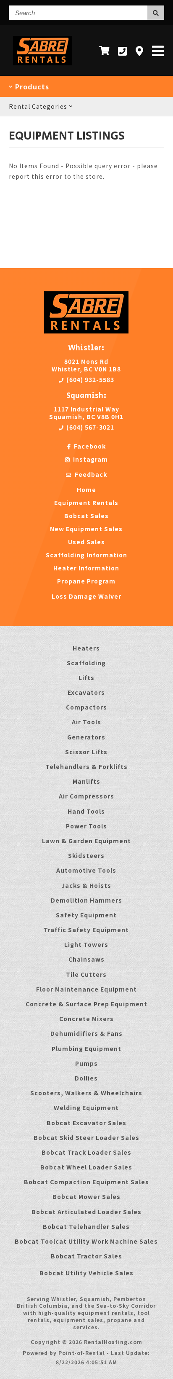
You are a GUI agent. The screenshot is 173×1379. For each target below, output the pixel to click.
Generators (86, 737)
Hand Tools (86, 811)
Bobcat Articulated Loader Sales (86, 1211)
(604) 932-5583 (89, 379)
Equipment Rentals (86, 502)
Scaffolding (86, 663)
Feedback (90, 474)
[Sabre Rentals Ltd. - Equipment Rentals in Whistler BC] (42, 66)
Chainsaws (86, 959)
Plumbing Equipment (86, 1048)
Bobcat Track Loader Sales (86, 1152)
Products (31, 86)
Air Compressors (86, 796)
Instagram (89, 459)
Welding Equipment (86, 1107)
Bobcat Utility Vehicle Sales (86, 1273)
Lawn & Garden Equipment (86, 840)
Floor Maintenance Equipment (86, 989)
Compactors (86, 707)
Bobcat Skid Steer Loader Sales (86, 1137)
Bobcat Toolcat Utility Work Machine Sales (86, 1241)
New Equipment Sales (86, 528)
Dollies (86, 1078)
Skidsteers (86, 855)
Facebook (89, 446)
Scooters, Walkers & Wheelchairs (86, 1093)
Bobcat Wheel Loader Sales (86, 1167)
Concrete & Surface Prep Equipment (86, 1004)
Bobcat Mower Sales (86, 1196)
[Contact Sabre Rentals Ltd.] (140, 51)
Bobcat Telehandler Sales (86, 1226)
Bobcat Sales (86, 515)
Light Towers (86, 944)
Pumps (86, 1063)
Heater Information (86, 568)
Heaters (86, 648)
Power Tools (86, 826)
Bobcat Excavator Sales (86, 1122)
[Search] (155, 12)
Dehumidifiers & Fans (86, 1033)
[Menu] (158, 50)
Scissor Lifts (86, 751)
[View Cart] (104, 51)
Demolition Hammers (86, 900)
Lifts (86, 677)
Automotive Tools (86, 870)
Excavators (86, 692)
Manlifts (86, 781)
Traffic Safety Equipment (86, 929)
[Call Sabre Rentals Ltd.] (122, 51)
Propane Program (86, 581)
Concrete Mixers (86, 1018)
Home (86, 489)
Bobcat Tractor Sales (86, 1256)
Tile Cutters (86, 974)
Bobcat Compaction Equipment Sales (86, 1181)
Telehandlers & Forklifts (86, 766)
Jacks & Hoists (86, 885)
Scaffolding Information (86, 555)
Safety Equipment (86, 915)
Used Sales (86, 542)
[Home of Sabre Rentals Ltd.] (86, 331)
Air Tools (86, 722)
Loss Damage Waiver (86, 596)
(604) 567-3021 (89, 427)
